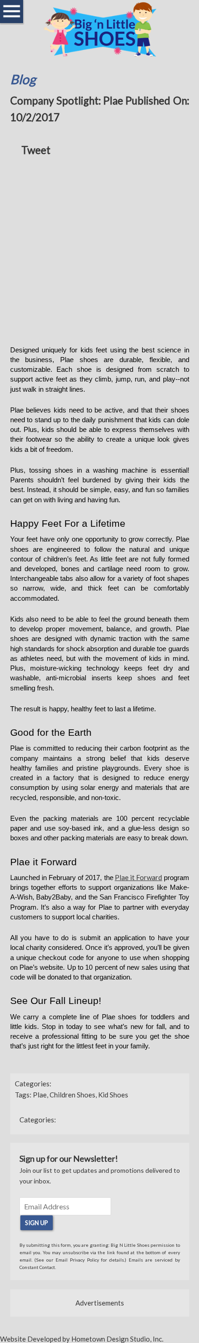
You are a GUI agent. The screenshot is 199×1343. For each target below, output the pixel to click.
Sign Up (36, 1222)
